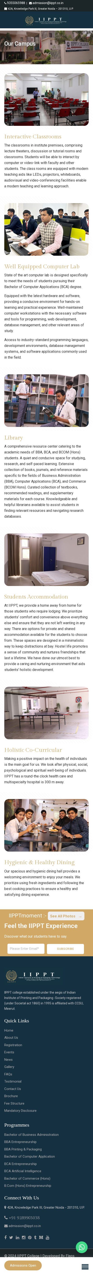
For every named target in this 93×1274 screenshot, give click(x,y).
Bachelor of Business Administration (31, 1135)
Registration (13, 1045)
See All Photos (63, 916)
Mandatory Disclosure (20, 1111)
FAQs (8, 1074)
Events (9, 1052)
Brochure (11, 1096)
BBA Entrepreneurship (20, 1142)
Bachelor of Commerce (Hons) (27, 1178)
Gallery (9, 1067)
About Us (11, 1038)
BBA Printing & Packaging (23, 1149)
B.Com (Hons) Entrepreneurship (27, 1186)
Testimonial (12, 1081)
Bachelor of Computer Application (29, 1156)
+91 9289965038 (24, 1217)
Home (8, 1030)
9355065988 (16, 3)
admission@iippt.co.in (48, 3)
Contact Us (12, 1089)
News (8, 1060)
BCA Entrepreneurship (20, 1164)
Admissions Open (23, 1265)
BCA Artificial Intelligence (22, 1171)
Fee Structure (14, 1103)
